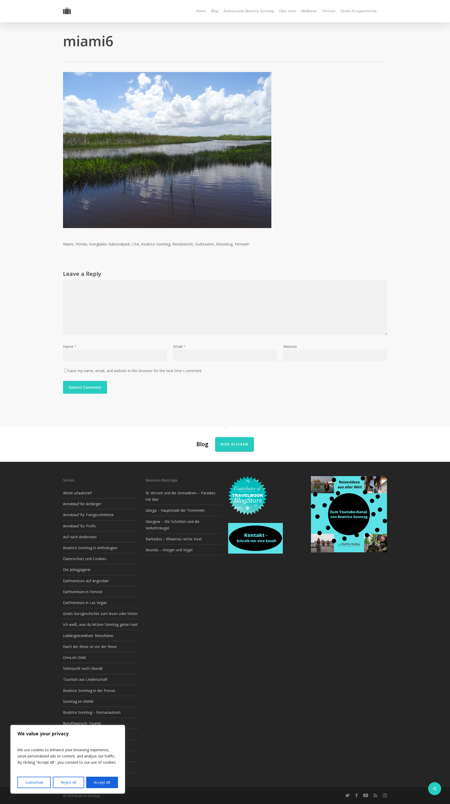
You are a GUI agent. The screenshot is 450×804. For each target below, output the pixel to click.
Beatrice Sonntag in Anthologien (90, 547)
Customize (34, 782)
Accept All (102, 782)
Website (290, 346)
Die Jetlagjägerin (77, 569)
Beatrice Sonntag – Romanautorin (92, 712)
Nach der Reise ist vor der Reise (90, 646)
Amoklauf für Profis (79, 525)
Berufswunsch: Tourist (82, 723)
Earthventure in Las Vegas (85, 602)
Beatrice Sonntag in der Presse (89, 690)
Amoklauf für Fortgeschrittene (88, 514)
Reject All (68, 782)
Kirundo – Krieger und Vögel (169, 549)
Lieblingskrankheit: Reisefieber (88, 635)
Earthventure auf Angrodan (86, 580)
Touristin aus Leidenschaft (85, 679)
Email (179, 346)
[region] (67, 759)
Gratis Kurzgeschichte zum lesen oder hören (100, 613)
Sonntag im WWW (78, 701)
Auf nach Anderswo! (80, 536)
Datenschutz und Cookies (84, 558)
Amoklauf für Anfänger (82, 503)
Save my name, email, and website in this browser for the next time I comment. (135, 370)
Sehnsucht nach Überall (82, 668)
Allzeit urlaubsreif (77, 492)
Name (70, 346)
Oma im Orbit (74, 657)
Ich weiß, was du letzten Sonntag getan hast (100, 624)
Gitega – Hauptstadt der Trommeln (175, 510)
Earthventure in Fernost (83, 591)
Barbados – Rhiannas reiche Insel (174, 538)
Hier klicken (234, 444)
